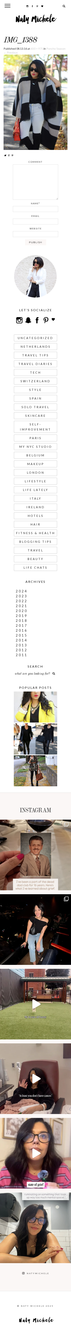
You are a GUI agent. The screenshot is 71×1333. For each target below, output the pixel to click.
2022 (22, 601)
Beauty (35, 559)
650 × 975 (37, 48)
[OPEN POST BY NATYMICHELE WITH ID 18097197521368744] (35, 855)
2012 (22, 650)
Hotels (36, 515)
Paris (35, 438)
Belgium (35, 455)
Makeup (35, 464)
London (35, 472)
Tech (35, 372)
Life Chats (35, 567)
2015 (22, 635)
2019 (22, 616)
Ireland (35, 507)
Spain (35, 398)
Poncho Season (55, 48)
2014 (22, 640)
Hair (35, 524)
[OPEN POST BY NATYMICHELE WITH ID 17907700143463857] (35, 1078)
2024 (22, 591)
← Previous (11, 52)
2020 (22, 611)
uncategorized (35, 338)
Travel (35, 550)
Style (35, 389)
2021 (22, 606)
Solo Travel (35, 407)
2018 (22, 621)
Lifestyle (36, 481)
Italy (35, 498)
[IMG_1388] (35, 102)
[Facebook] (9, 155)
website (36, 228)
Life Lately (35, 490)
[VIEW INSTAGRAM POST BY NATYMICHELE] (67, 885)
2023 (22, 596)
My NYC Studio (35, 446)
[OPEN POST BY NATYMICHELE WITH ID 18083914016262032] (35, 1004)
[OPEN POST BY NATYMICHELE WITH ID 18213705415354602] (35, 929)
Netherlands (36, 346)
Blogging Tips (35, 541)
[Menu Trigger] (7, 5)
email (35, 216)
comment (35, 162)
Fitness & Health (35, 533)
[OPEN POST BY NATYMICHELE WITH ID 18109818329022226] (35, 1153)
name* (35, 203)
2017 (22, 625)
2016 (22, 630)
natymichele (35, 823)
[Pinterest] (12, 155)
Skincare (35, 415)
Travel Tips (35, 355)
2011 (22, 655)
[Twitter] (5, 155)
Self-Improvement (35, 426)
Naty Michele (35, 20)
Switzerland (35, 381)
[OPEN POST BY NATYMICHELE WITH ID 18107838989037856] (35, 1227)
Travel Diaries (35, 364)
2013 (22, 645)
